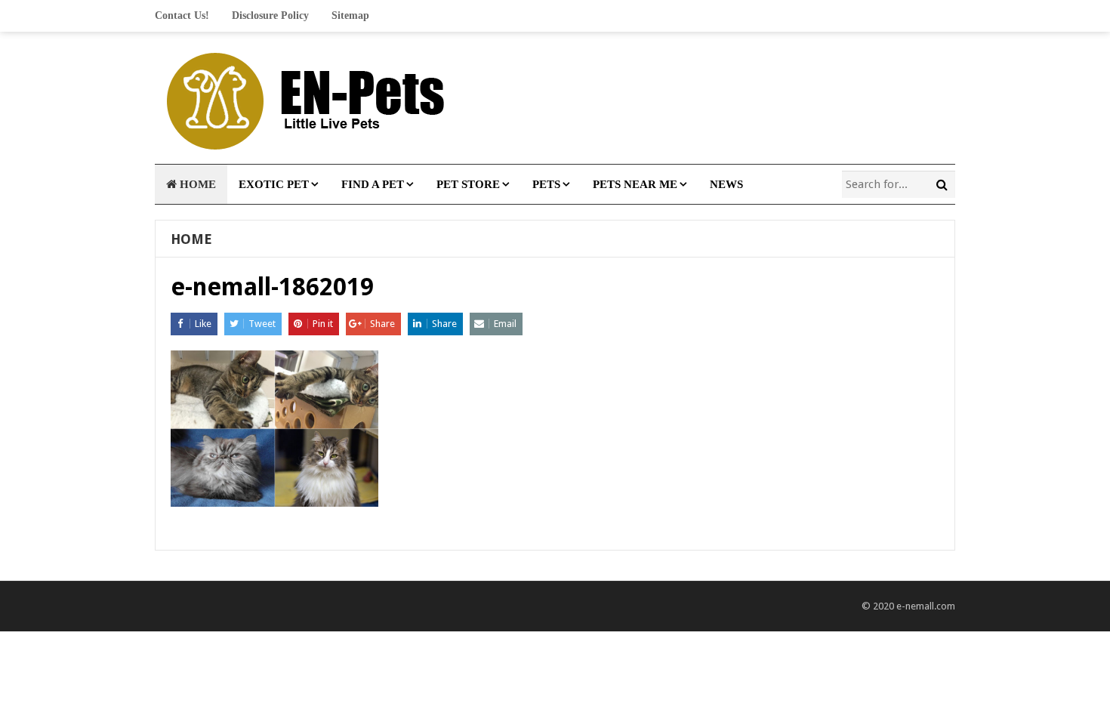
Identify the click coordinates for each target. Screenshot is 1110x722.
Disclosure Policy (270, 15)
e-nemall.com (925, 606)
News (726, 184)
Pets (546, 184)
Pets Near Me (635, 184)
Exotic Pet (274, 184)
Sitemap (350, 15)
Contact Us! (182, 15)
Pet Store (468, 184)
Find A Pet (372, 184)
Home (196, 184)
